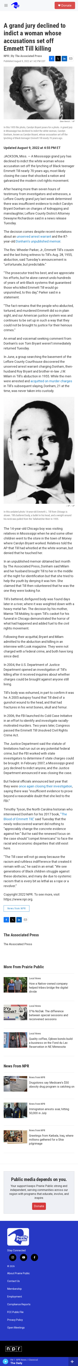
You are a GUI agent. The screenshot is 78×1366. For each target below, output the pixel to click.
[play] (5, 1361)
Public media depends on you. (39, 1179)
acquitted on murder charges (51, 381)
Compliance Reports (18, 1304)
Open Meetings (16, 1327)
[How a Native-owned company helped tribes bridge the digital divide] (15, 985)
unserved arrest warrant (34, 236)
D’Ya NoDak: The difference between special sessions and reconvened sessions (48, 1015)
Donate (66, 5)
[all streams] (73, 1361)
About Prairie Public (18, 1273)
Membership (14, 1289)
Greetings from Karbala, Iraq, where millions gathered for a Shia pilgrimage (51, 1139)
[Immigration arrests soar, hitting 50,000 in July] (15, 1110)
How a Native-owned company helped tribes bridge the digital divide (48, 987)
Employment (14, 1296)
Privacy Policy (15, 1320)
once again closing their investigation (45, 786)
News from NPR (16, 908)
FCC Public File (15, 1312)
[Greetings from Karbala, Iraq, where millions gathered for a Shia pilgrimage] (15, 1137)
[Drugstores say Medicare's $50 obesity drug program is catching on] (15, 1084)
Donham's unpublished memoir (38, 241)
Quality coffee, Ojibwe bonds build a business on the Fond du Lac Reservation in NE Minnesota (51, 1042)
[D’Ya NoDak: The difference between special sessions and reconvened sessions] (15, 1012)
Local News (35, 978)
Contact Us (13, 1281)
